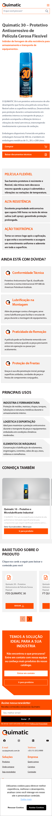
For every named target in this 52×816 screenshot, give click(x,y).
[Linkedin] (33, 740)
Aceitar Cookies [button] (36, 807)
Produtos (6, 762)
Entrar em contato (26, 673)
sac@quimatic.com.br (11, 751)
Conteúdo (32, 772)
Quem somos (33, 762)
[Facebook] (4, 740)
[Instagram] (19, 740)
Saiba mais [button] (26, 799)
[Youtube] (47, 740)
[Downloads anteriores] (23, 619)
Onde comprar (8, 767)
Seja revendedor (9, 772)
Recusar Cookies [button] (16, 807)
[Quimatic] (11, 5)
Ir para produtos (26, 682)
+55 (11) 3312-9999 (35, 751)
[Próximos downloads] (29, 619)
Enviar (23, 719)
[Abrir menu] (48, 5)
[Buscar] (47, 11)
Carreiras (31, 767)
